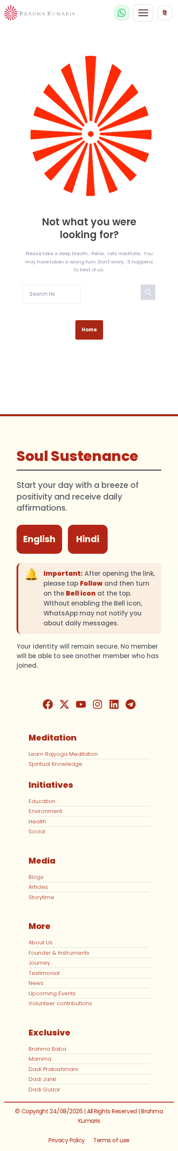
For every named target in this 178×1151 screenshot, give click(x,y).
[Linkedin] (114, 704)
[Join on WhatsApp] (121, 12)
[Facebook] (47, 704)
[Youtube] (80, 704)
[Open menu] (143, 13)
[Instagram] (97, 704)
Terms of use (111, 1140)
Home (89, 329)
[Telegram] (130, 704)
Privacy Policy (66, 1140)
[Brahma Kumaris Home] (39, 13)
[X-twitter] (64, 704)
